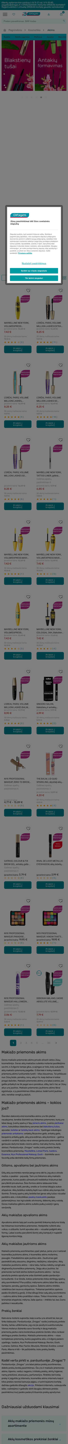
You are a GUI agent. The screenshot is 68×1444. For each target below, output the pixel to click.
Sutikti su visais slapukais (34, 270)
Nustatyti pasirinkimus (34, 263)
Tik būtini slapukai (34, 278)
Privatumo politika (25, 253)
